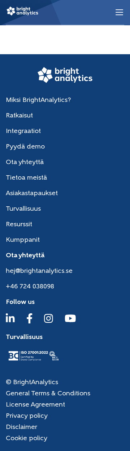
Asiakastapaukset (32, 193)
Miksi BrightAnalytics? (38, 100)
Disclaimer (21, 427)
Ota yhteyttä (25, 162)
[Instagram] (48, 322)
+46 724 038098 (30, 287)
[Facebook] (29, 322)
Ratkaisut (19, 116)
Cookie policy (26, 438)
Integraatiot (23, 131)
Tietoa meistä (26, 178)
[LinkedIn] (10, 322)
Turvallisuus (23, 209)
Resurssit (19, 225)
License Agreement (35, 405)
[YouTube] (70, 322)
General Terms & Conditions (48, 394)
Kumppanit (23, 240)
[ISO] (33, 361)
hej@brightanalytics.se (39, 271)
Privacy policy (27, 416)
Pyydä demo (25, 147)
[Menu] (119, 12)
